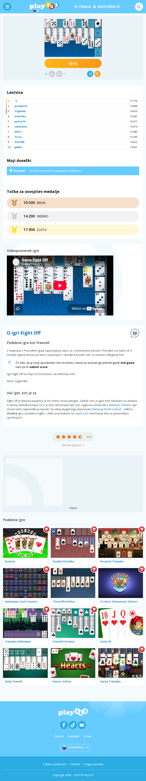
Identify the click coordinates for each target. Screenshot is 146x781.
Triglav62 (20, 111)
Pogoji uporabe (93, 764)
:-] (15, 101)
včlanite (76, 171)
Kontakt (73, 736)
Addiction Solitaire (120, 405)
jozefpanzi (20, 106)
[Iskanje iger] (139, 7)
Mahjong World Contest (106, 409)
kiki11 (18, 131)
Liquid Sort (81, 413)
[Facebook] (64, 725)
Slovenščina (75, 747)
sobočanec (20, 126)
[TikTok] (73, 725)
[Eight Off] (73, 38)
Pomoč (59, 736)
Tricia (17, 137)
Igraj (73, 63)
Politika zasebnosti (54, 764)
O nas (87, 736)
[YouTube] (82, 725)
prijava (85, 7)
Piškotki (75, 764)
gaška (18, 147)
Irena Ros (20, 116)
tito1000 (19, 142)
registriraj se (109, 7)
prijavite (60, 171)
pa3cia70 (19, 121)
